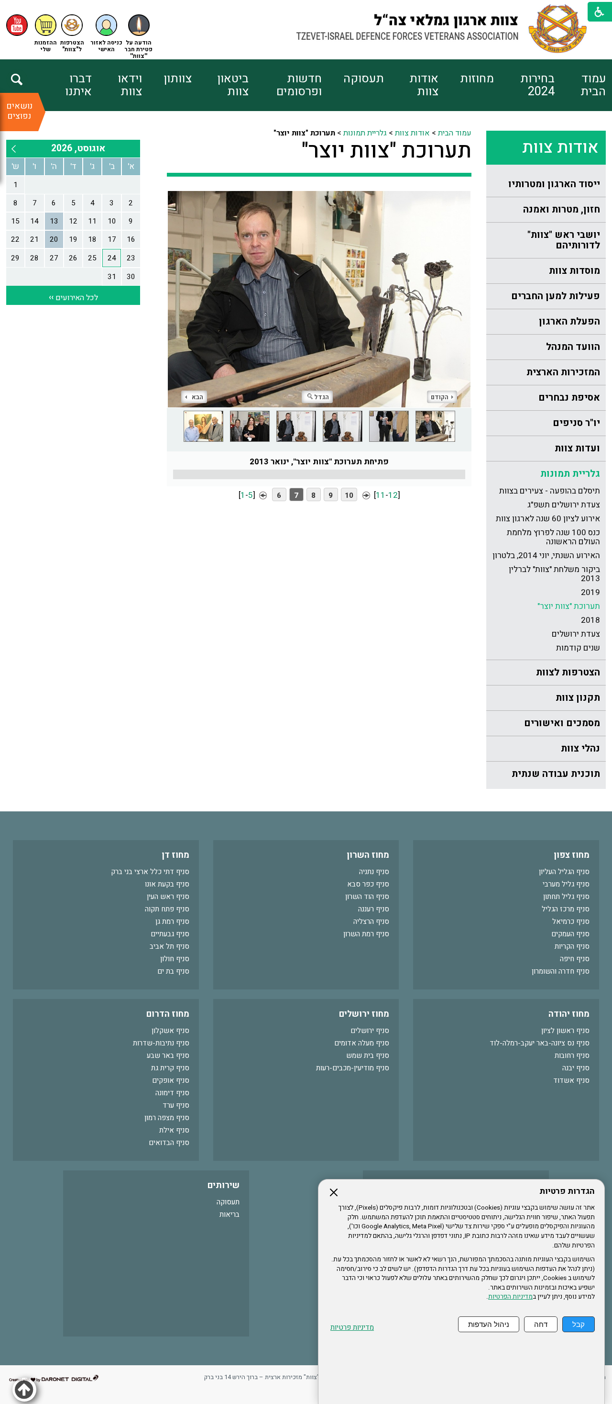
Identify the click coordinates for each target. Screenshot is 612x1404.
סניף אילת (174, 1130)
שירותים (224, 1185)
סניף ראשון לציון (565, 1030)
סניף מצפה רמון (166, 1117)
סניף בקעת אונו (167, 884)
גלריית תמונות (570, 474)
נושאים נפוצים (19, 111)
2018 (590, 620)
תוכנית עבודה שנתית (556, 774)
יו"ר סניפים (576, 423)
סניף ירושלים (369, 1030)
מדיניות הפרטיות (510, 1297)
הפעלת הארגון (569, 321)
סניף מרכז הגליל (566, 909)
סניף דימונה (172, 1093)
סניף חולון (174, 959)
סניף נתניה (374, 871)
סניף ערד (176, 1105)
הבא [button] (197, 397)
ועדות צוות (577, 448)
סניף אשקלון (170, 1030)
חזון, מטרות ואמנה (561, 209)
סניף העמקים (570, 934)
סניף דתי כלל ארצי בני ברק (150, 871)
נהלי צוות (580, 748)
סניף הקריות (572, 946)
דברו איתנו (78, 85)
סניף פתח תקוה (167, 909)
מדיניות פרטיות (352, 1327)
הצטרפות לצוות (568, 672)
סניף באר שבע (168, 1055)
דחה (540, 1324)
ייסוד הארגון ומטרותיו (554, 184)
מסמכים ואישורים (562, 723)
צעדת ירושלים (576, 634)
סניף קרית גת (170, 1068)
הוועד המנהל (573, 347)
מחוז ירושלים (364, 1014)
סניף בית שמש (367, 1055)
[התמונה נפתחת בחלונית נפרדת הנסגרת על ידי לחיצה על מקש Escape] (319, 299)
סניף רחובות (572, 1055)
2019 (590, 592)
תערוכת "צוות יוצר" (568, 606)
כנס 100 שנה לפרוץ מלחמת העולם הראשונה (553, 537)
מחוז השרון (368, 855)
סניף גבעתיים (170, 934)
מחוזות (477, 79)
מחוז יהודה (569, 1014)
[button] (106, 33)
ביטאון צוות (233, 85)
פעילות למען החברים (555, 296)
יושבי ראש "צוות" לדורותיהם (563, 240)
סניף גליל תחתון (566, 896)
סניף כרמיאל (571, 921)
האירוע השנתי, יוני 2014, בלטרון (546, 556)
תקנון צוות (578, 698)
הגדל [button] (321, 397)
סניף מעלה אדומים (361, 1043)
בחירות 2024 (537, 85)
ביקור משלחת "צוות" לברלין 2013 (554, 573)
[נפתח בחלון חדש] (17, 25)
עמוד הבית (593, 85)
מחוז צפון (572, 855)
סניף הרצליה (371, 921)
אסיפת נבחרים (569, 397)
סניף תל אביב (169, 946)
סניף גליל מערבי (566, 884)
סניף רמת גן (172, 921)
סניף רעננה (373, 909)
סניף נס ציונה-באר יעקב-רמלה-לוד (540, 1043)
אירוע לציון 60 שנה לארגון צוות (548, 519)
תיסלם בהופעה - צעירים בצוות (549, 491)
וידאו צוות (130, 85)
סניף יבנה (576, 1068)
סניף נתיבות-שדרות (161, 1043)
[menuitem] (580, 85)
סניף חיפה (575, 959)
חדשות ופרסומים (299, 85)
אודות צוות (423, 85)
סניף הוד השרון (367, 896)
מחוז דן (175, 855)
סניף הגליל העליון (564, 871)
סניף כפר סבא (368, 884)
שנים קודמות (578, 648)
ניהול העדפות (488, 1324)
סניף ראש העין (168, 896)
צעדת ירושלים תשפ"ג (563, 505)
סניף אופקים (170, 1080)
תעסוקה (363, 79)
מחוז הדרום (167, 1014)
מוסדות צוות (574, 271)
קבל (578, 1324)
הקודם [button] (439, 397)
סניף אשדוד (571, 1080)
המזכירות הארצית (563, 372)
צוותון (178, 79)
